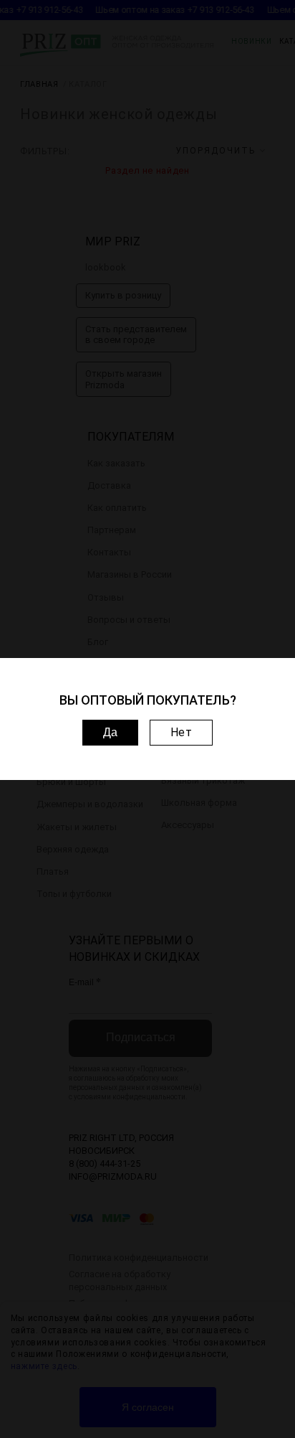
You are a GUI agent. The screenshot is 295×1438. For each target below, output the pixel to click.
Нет (181, 732)
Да (110, 732)
